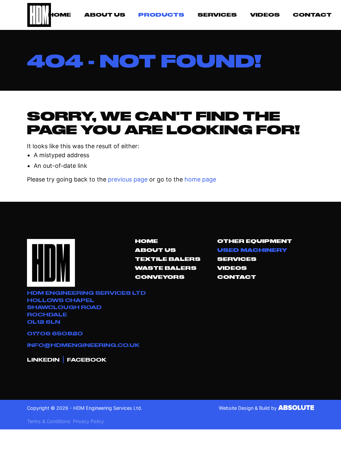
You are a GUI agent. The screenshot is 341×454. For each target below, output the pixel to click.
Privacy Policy (88, 421)
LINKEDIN (43, 359)
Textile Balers (167, 259)
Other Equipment (254, 241)
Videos (265, 14)
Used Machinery (252, 250)
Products (161, 14)
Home (59, 14)
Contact (312, 14)
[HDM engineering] (38, 15)
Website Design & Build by (248, 408)
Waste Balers (165, 268)
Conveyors (159, 277)
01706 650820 (55, 333)
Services (217, 14)
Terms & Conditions (49, 421)
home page (200, 179)
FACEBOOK (86, 359)
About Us (104, 14)
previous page (128, 179)
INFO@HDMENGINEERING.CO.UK (83, 344)
